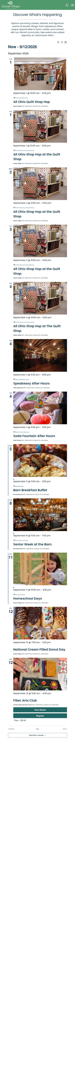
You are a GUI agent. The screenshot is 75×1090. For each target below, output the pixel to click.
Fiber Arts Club (25, 700)
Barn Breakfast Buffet (30, 490)
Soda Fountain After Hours (34, 436)
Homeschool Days (27, 598)
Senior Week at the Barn (32, 544)
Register (40, 715)
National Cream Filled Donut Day (39, 649)
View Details (40, 709)
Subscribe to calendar (36, 735)
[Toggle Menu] (72, 5)
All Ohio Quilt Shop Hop (31, 102)
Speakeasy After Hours (31, 383)
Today (37, 729)
